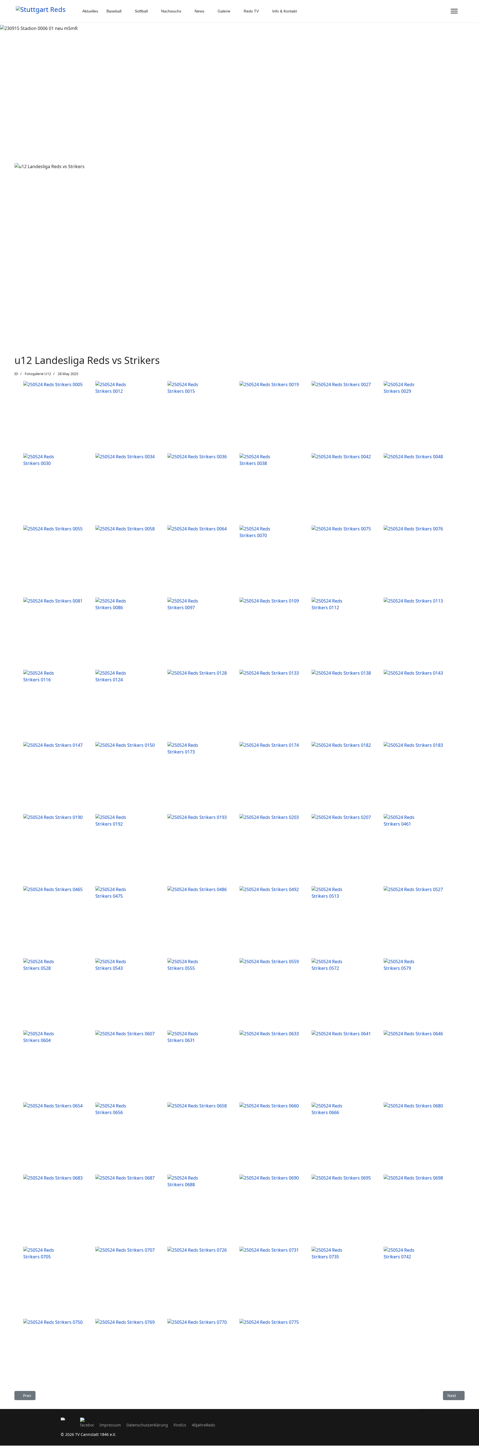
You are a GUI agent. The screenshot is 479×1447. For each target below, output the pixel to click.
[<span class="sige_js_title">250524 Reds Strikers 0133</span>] (276, 692)
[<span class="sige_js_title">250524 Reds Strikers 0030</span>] (59, 488)
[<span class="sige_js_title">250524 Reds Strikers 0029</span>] (420, 416)
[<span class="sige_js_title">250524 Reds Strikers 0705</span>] (59, 1281)
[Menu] (454, 11)
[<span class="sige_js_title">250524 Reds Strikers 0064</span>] (203, 560)
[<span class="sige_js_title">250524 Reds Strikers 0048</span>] (420, 476)
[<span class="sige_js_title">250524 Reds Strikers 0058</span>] (131, 548)
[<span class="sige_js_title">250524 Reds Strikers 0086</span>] (131, 632)
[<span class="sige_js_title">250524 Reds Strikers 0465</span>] (59, 920)
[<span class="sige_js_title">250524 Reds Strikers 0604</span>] (59, 1065)
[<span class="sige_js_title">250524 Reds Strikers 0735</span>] (348, 1281)
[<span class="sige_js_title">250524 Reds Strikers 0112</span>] (348, 632)
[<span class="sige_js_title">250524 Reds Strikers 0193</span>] (203, 837)
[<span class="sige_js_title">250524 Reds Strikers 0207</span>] (348, 837)
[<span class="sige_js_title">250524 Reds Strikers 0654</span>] (59, 1137)
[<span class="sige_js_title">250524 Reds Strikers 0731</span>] (276, 1281)
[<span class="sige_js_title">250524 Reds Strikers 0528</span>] (59, 993)
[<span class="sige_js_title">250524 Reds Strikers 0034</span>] (131, 476)
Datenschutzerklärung (147, 1425)
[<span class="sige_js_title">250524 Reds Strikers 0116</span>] (59, 704)
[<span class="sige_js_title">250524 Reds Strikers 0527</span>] (420, 920)
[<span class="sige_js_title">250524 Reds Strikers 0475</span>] (131, 920)
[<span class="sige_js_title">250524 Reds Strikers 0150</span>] (131, 776)
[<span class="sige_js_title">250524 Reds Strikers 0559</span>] (276, 981)
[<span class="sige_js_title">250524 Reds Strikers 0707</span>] (131, 1270)
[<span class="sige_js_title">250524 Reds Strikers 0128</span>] (203, 693)
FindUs (180, 1425)
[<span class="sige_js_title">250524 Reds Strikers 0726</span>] (203, 1281)
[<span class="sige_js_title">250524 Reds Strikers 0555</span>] (203, 993)
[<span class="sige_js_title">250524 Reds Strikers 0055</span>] (59, 548)
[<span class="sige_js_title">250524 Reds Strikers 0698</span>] (420, 1209)
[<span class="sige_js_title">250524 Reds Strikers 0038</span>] (276, 488)
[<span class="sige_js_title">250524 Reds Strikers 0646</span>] (420, 1065)
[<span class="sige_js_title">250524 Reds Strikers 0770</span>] (203, 1342)
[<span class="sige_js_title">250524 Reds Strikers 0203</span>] (276, 848)
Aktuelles (90, 11)
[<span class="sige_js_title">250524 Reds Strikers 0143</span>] (420, 704)
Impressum (110, 1425)
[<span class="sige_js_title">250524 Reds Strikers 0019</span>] (276, 404)
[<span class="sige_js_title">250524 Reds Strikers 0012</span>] (131, 416)
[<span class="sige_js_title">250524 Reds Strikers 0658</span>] (203, 1125)
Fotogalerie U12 (38, 373)
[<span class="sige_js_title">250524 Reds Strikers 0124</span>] (131, 704)
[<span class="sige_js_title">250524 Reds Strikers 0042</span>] (348, 476)
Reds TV (251, 11)
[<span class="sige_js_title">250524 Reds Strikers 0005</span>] (59, 404)
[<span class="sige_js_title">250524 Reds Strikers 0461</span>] (420, 848)
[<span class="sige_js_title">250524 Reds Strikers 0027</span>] (348, 404)
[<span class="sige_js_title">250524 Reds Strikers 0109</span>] (276, 621)
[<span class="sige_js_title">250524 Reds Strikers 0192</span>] (131, 848)
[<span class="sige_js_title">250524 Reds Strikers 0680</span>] (420, 1125)
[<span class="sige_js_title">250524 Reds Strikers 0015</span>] (203, 416)
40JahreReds (203, 1425)
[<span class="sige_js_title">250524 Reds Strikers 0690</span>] (276, 1198)
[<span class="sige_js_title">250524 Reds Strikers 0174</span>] (276, 765)
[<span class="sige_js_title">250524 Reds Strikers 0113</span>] (420, 632)
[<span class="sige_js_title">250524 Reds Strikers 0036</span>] (203, 476)
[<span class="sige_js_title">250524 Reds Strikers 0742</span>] (420, 1281)
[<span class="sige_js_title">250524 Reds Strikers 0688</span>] (203, 1209)
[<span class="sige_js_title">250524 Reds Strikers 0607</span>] (131, 1065)
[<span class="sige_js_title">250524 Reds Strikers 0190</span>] (59, 837)
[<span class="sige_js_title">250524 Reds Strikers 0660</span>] (276, 1125)
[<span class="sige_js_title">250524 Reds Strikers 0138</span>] (348, 704)
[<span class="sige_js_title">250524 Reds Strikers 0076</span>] (420, 548)
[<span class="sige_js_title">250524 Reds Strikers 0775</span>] (276, 1342)
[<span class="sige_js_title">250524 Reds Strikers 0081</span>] (59, 621)
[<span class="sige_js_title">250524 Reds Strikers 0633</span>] (276, 1065)
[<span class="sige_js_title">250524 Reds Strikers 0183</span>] (420, 765)
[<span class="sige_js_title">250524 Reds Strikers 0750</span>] (59, 1342)
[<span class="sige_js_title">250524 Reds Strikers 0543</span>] (131, 993)
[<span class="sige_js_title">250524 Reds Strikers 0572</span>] (348, 993)
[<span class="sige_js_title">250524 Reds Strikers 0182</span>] (348, 765)
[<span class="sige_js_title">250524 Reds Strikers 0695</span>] (348, 1198)
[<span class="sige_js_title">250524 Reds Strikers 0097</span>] (203, 632)
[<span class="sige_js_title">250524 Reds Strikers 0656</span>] (131, 1137)
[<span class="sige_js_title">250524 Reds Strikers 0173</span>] (203, 776)
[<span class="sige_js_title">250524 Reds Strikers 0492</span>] (276, 909)
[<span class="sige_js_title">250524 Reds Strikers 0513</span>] (348, 920)
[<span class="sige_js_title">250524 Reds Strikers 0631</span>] (203, 1065)
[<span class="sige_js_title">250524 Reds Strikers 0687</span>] (131, 1198)
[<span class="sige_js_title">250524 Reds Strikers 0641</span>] (348, 1065)
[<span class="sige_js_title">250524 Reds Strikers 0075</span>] (348, 560)
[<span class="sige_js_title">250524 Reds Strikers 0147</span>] (59, 765)
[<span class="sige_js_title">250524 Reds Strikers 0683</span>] (59, 1198)
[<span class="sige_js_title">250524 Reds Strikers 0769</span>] (131, 1342)
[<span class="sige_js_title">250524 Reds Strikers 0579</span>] (420, 993)
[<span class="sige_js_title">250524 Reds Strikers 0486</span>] (203, 920)
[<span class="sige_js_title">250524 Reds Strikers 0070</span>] (276, 560)
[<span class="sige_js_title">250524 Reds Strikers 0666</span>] (348, 1137)
